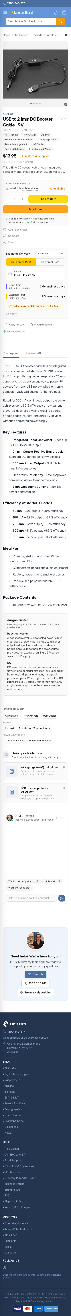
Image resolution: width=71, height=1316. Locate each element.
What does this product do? (23, 881)
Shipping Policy (14, 1201)
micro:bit (10, 1091)
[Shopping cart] (64, 12)
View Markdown (43, 324)
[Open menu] (5, 12)
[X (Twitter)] (5, 1267)
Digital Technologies (17, 1074)
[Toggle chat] (62, 817)
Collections (21, 35)
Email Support (13, 1160)
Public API (10, 1240)
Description (11, 353)
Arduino (9, 1085)
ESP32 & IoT (12, 1097)
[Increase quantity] (22, 199)
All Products (11, 134)
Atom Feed (11, 1235)
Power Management (16, 144)
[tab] (21, 262)
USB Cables (38, 144)
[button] (31, 103)
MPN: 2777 (27, 130)
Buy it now (35, 209)
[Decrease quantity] (6, 199)
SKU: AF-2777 (11, 130)
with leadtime (30, 188)
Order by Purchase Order (20, 1177)
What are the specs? (19, 888)
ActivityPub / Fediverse (18, 1229)
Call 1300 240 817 (15, 1154)
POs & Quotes (13, 1172)
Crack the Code (14, 1120)
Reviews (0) (33, 353)
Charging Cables (48, 139)
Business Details (14, 1183)
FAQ (7, 1195)
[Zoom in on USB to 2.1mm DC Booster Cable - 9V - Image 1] (35, 74)
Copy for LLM (16, 324)
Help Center (12, 1148)
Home (6, 35)
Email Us (37, 974)
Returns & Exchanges (17, 1207)
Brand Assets (12, 1189)
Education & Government (19, 1166)
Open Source (13, 1115)
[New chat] (56, 817)
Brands (37, 35)
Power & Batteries (14, 149)
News (8, 1132)
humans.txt (11, 1252)
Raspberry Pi (12, 1080)
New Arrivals (30, 134)
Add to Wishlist (17, 229)
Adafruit (52, 35)
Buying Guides (13, 1109)
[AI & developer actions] (63, 118)
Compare (13, 235)
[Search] (60, 21)
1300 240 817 (38, 983)
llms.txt (8, 1246)
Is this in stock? (52, 881)
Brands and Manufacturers (19, 139)
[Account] (55, 12)
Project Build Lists (15, 1103)
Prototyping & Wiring (40, 149)
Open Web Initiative (16, 1223)
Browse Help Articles (37, 992)
